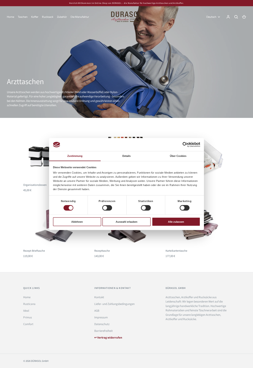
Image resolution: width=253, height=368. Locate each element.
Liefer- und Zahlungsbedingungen (114, 304)
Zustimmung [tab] (75, 155)
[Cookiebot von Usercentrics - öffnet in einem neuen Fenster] (185, 144)
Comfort (28, 324)
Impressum (101, 317)
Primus (27, 317)
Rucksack (47, 16)
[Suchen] (236, 17)
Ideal (26, 310)
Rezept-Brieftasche (34, 251)
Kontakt (99, 297)
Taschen (23, 16)
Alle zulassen (176, 221)
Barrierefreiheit (103, 331)
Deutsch (211, 16)
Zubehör (62, 16)
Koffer (34, 16)
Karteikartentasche (176, 251)
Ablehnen (77, 221)
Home (10, 16)
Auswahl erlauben (126, 221)
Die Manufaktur (80, 16)
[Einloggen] (228, 17)
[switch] (107, 208)
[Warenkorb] (244, 17)
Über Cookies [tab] (178, 155)
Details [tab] (126, 155)
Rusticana (29, 304)
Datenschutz (101, 324)
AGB (96, 310)
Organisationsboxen (35, 185)
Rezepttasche (102, 251)
